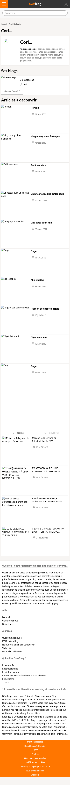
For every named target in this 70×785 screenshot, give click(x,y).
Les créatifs (8, 665)
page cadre (57, 58)
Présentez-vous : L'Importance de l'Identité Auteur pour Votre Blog (35, 699)
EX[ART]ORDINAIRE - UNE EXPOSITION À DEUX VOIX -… (47, 470)
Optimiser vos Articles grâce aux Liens (21, 713)
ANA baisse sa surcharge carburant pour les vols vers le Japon (47, 500)
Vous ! (5, 682)
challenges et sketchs (37, 55)
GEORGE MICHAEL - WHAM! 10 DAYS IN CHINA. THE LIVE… (48, 530)
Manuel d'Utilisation (12, 651)
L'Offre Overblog (10, 641)
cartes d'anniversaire (46, 52)
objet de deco (33, 58)
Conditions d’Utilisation (35, 746)
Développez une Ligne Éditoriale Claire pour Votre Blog (29, 696)
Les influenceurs (10, 672)
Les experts (8, 679)
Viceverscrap (27, 79)
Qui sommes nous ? (12, 637)
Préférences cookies (35, 762)
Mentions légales (35, 742)
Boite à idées (8, 624)
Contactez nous (10, 620)
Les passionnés (10, 668)
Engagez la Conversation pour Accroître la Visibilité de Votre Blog (34, 716)
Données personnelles (35, 758)
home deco (53, 55)
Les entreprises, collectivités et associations (24, 675)
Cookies (35, 754)
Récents (20, 432)
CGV (36, 750)
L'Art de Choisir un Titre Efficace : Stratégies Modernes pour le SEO (35, 706)
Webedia (6, 648)
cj (36, 49)
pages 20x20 (26, 60)
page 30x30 (45, 58)
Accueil (4, 24)
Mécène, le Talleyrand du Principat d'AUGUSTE (44, 440)
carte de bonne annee (48, 49)
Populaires (53, 432)
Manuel (6, 617)
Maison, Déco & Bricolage (16, 91)
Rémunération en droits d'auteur (18, 644)
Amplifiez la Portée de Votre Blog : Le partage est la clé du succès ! (35, 720)
